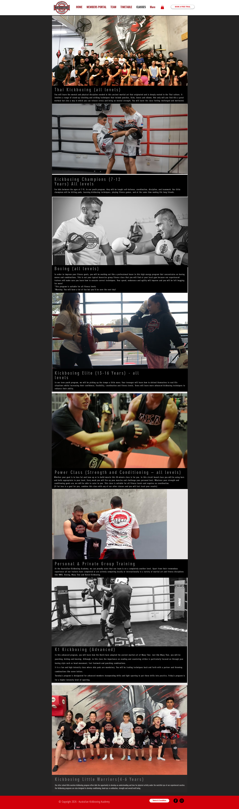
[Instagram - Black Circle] (182, 800)
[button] (162, 7)
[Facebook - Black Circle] (175, 800)
